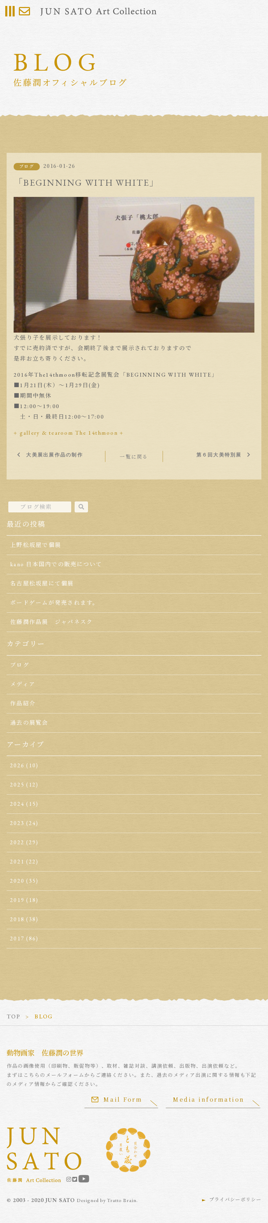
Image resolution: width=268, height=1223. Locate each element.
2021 (17, 861)
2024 (17, 804)
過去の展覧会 (29, 722)
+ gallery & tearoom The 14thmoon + (69, 432)
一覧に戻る (134, 457)
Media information (209, 1099)
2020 (17, 880)
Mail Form (122, 1099)
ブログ (26, 166)
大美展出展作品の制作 (54, 454)
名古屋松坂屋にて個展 (42, 583)
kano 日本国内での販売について (56, 564)
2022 (17, 842)
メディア (22, 684)
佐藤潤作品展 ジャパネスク (51, 622)
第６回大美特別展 (219, 454)
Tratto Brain (121, 1200)
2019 (17, 900)
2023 (17, 823)
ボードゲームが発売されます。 (54, 602)
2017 (17, 938)
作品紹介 (23, 703)
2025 (17, 784)
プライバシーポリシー (235, 1199)
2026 (17, 765)
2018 (17, 919)
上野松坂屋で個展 (35, 545)
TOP (13, 1016)
